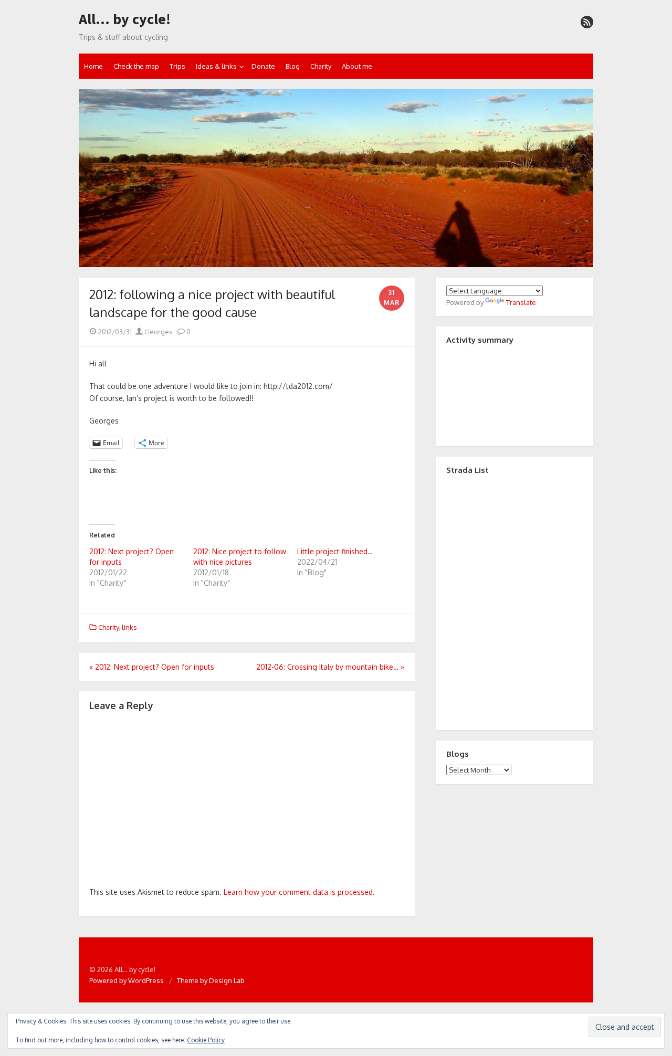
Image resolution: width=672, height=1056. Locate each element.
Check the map (136, 66)
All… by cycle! (125, 19)
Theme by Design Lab (211, 980)
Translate (521, 302)
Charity (320, 66)
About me (357, 66)
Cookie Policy (206, 1040)
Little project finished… (335, 551)
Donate (263, 66)
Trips (177, 66)
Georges (158, 332)
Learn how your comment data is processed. (299, 892)
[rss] (587, 22)
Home (93, 66)
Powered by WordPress (126, 980)
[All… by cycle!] (336, 178)
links (129, 627)
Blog (293, 66)
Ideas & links (216, 66)
